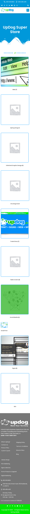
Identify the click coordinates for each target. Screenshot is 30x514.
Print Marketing (5, 464)
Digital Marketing (6, 475)
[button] (28, 5)
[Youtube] (17, 506)
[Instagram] (23, 506)
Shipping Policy (20, 442)
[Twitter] (7, 506)
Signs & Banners (5, 468)
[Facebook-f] (10, 506)
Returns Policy (20, 450)
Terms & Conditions (22, 446)
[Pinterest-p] (12, 506)
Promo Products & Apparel (9, 471)
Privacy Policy (5, 448)
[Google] (20, 506)
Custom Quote (5, 451)
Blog (17, 454)
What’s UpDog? (5, 442)
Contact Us (4, 445)
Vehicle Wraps (5, 460)
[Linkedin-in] (15, 506)
